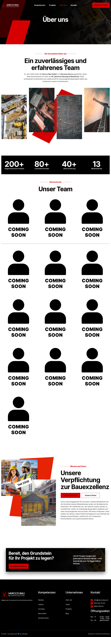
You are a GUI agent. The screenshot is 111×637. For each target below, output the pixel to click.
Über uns (63, 5)
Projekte (52, 5)
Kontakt (74, 5)
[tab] (70, 495)
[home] (10, 5)
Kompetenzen (39, 5)
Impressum (91, 634)
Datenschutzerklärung (103, 634)
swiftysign (25, 634)
